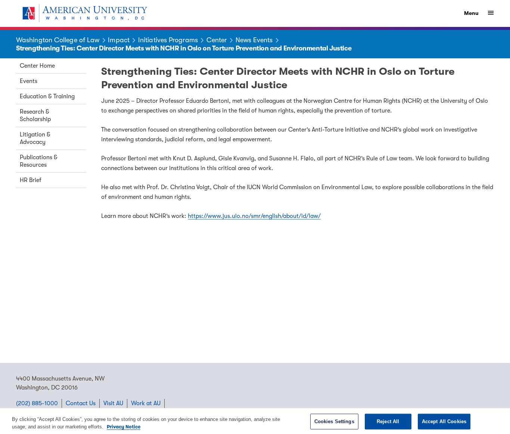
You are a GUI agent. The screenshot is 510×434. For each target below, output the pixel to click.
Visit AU (113, 403)
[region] (255, 421)
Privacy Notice (123, 426)
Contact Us (81, 403)
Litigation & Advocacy (35, 138)
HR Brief (30, 180)
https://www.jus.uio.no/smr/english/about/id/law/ (254, 216)
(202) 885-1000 (37, 403)
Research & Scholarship (35, 115)
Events (28, 81)
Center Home (37, 65)
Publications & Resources (38, 161)
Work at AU (146, 403)
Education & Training (47, 96)
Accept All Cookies (444, 421)
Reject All (388, 421)
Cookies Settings (334, 421)
